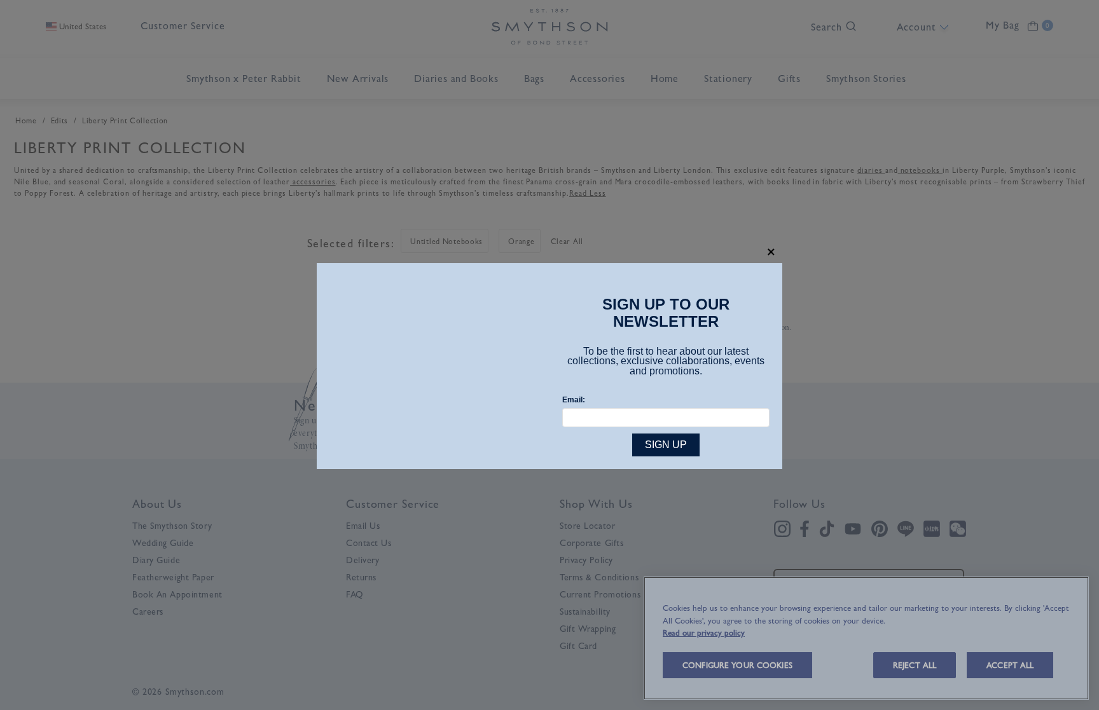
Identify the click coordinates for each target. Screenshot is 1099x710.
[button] (771, 252)
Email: (573, 399)
